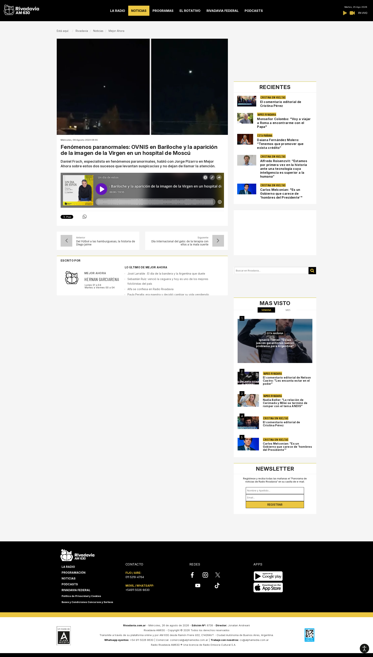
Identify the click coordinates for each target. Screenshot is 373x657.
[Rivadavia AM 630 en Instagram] (207, 575)
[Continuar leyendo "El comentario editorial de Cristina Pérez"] (246, 101)
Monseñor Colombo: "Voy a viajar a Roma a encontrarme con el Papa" (284, 123)
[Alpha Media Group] (64, 635)
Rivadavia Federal (76, 590)
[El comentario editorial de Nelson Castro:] (248, 378)
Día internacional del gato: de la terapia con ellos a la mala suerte (179, 243)
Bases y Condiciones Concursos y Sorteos (87, 602)
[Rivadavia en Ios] (268, 587)
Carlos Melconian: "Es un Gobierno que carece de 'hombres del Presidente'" (281, 193)
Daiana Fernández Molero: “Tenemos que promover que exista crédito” (280, 144)
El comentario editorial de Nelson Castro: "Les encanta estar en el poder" (287, 380)
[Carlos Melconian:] (248, 444)
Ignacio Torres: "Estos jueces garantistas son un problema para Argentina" (275, 343)
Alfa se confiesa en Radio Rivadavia (150, 289)
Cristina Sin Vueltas (273, 97)
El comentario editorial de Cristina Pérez (280, 104)
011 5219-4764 (134, 577)
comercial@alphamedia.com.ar (189, 639)
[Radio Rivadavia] (77, 554)
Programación (73, 572)
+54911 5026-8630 (137, 590)
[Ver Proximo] (218, 241)
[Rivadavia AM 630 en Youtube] (197, 585)
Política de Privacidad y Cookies (81, 596)
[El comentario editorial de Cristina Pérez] (248, 422)
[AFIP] (309, 635)
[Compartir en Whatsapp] (85, 217)
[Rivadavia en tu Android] (268, 576)
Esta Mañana (264, 135)
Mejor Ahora (95, 273)
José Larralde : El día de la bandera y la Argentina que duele (166, 273)
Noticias (69, 578)
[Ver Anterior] (66, 241)
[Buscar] (312, 270)
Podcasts (70, 584)
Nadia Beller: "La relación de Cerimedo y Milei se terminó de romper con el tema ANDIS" (285, 403)
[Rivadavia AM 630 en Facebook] (194, 575)
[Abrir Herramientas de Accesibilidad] (364, 648)
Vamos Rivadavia (266, 114)
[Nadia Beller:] (248, 400)
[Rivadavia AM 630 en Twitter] (220, 575)
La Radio (68, 566)
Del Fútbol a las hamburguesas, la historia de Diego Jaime (105, 243)
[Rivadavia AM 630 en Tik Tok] (217, 585)
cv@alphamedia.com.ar (254, 639)
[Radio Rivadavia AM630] (21, 9)
